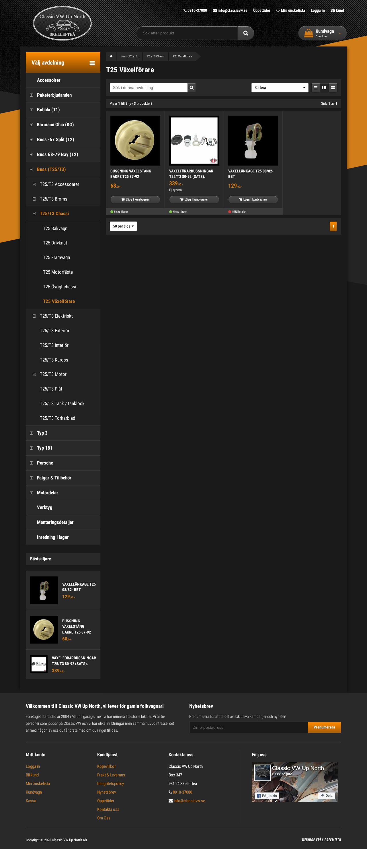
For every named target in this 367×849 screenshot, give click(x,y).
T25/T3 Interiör (54, 345)
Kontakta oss (108, 809)
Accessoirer (48, 80)
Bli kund (337, 10)
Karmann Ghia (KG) (55, 124)
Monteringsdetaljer (55, 522)
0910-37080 (197, 10)
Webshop (308, 840)
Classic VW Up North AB (69, 840)
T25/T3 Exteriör (54, 330)
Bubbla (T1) (48, 109)
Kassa (31, 800)
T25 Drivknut (55, 243)
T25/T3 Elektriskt (56, 316)
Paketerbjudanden (54, 95)
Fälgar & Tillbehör (54, 478)
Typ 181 (45, 448)
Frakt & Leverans (111, 775)
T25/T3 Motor (53, 374)
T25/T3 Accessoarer (59, 184)
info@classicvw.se (232, 10)
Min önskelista (292, 10)
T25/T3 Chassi (54, 213)
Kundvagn (34, 792)
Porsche (45, 463)
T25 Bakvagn (55, 228)
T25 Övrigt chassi (59, 287)
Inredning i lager (53, 537)
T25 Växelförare (59, 301)
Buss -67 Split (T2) (55, 139)
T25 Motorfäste (58, 272)
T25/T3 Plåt (51, 389)
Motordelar (47, 493)
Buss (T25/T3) (51, 169)
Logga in (318, 10)
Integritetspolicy (110, 783)
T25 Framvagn (56, 257)
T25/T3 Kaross (54, 360)
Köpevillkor (106, 766)
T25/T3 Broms (53, 199)
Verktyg (44, 507)
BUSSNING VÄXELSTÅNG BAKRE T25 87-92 (76, 626)
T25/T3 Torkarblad (57, 418)
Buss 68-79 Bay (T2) (57, 154)
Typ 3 (42, 433)
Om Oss (103, 818)
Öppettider (261, 10)
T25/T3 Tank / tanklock (62, 403)
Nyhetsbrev (106, 792)
